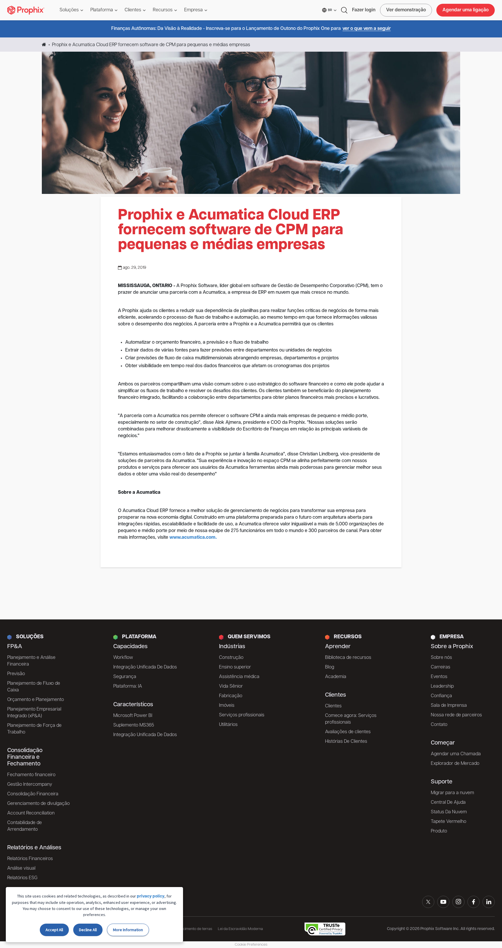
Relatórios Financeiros (30, 859)
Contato (439, 724)
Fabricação (230, 696)
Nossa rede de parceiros (456, 715)
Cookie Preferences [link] (251, 945)
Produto (439, 831)
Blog (329, 667)
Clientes (333, 706)
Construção (231, 657)
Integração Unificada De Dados (145, 667)
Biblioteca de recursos (348, 657)
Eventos (439, 677)
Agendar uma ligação (465, 10)
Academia (335, 677)
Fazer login (363, 10)
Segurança (124, 677)
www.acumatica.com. (193, 537)
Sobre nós (441, 657)
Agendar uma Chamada (456, 754)
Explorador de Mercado (455, 763)
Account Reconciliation (31, 813)
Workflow (123, 657)
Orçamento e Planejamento (35, 700)
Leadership (442, 686)
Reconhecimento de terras (190, 929)
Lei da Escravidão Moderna (240, 929)
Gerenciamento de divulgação (38, 803)
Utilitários (228, 724)
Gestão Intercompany (29, 784)
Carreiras (440, 667)
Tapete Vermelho (448, 821)
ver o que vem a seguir (367, 28)
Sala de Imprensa (449, 705)
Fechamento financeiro (31, 775)
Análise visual (21, 868)
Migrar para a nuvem (452, 793)
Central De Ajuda (448, 802)
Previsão (16, 674)
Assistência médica (239, 677)
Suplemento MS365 (133, 725)
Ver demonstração (406, 10)
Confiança (441, 696)
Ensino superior (235, 667)
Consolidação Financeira (32, 794)
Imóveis (226, 705)
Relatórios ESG (22, 878)
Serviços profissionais (241, 715)
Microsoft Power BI (132, 715)
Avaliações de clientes (348, 732)
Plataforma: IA (127, 686)
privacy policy (150, 896)
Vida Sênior (231, 686)
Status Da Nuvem (449, 812)
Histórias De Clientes (346, 741)
